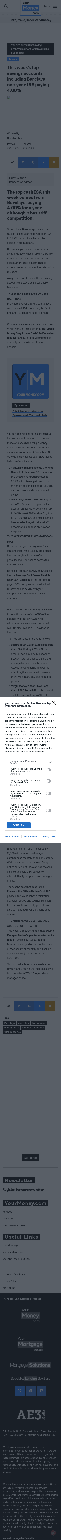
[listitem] (30, 762)
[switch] (48, 769)
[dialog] (30, 770)
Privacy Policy (49, 836)
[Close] (55, 704)
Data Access (30, 836)
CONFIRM (19, 825)
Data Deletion (12, 836)
